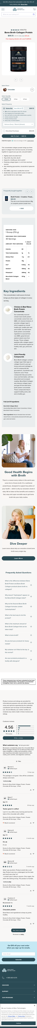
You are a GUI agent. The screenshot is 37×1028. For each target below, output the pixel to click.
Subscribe (9, 108)
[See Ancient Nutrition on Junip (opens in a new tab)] (22, 934)
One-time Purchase (12, 131)
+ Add (21, 208)
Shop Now (24, 4)
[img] (23, 745)
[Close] (35, 1006)
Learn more (30, 140)
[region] (18, 1015)
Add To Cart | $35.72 (18, 136)
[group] (22, 108)
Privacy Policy (11, 1016)
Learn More (18, 558)
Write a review (18, 738)
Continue (18, 1023)
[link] (18, 30)
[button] (25, 726)
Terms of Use (21, 1016)
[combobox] (18, 14)
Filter (19, 761)
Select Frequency (7, 104)
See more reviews (18, 930)
